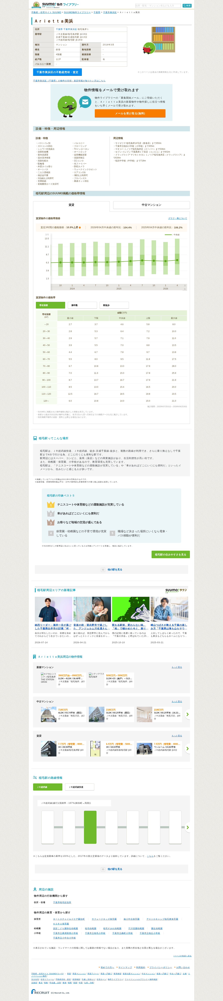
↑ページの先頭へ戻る (182, 956)
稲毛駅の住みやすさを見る (170, 554)
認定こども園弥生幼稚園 (65, 928)
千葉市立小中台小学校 (64, 938)
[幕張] (133, 827)
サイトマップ (125, 967)
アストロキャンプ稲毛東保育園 (162, 919)
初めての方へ (107, 967)
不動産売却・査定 (63, 979)
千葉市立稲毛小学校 (95, 933)
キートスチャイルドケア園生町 (69, 919)
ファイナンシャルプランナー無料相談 (141, 979)
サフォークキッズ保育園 (104, 919)
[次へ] (187, 714)
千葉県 (97, 12)
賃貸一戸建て (106, 974)
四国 (75, 983)
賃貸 (69, 974)
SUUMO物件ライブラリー (77, 12)
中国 (81, 983)
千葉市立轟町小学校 (122, 933)
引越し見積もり (88, 979)
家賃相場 (117, 974)
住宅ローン (101, 979)
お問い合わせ (183, 967)
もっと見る (177, 667)
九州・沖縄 (89, 983)
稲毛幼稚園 (90, 928)
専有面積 (43, 305)
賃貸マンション (79, 974)
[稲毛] (90, 827)
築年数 (74, 305)
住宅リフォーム (47, 979)
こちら (150, 856)
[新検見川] (111, 827)
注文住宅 (35, 979)
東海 (64, 983)
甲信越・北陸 (55, 983)
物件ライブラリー (115, 979)
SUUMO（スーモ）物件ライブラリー (55, 5)
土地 (185, 974)
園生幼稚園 (157, 928)
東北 (41, 983)
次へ (187, 827)
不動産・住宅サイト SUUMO (46, 12)
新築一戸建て (162, 974)
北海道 (34, 983)
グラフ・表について (177, 218)
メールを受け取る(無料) (130, 113)
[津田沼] (175, 827)
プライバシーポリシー (160, 967)
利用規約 (140, 967)
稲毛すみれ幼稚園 (112, 928)
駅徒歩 (106, 305)
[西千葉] (69, 827)
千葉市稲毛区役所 (62, 902)
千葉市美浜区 (110, 12)
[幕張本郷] (154, 827)
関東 (46, 983)
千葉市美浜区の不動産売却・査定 (57, 72)
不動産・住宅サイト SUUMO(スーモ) (47, 974)
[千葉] (48, 827)
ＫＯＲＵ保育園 (61, 924)
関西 (70, 983)
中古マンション (148, 974)
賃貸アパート (93, 974)
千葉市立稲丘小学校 (150, 933)
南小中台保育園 (132, 919)
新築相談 (76, 979)
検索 (188, 5)
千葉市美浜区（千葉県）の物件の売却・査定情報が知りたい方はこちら (69, 80)
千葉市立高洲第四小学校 (65, 933)
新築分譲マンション (131, 974)
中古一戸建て (175, 974)
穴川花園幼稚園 (136, 928)
